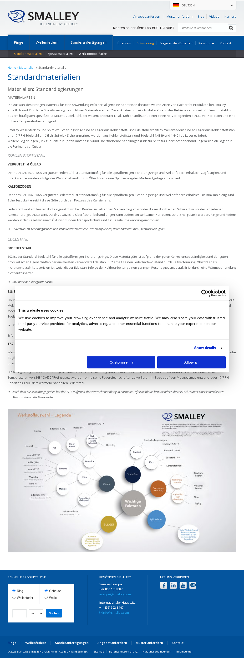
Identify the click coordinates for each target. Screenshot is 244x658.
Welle (53, 598)
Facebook (163, 585)
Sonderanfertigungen (89, 42)
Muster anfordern (180, 16)
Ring (20, 591)
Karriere (230, 16)
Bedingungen (184, 651)
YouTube (183, 585)
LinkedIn (173, 585)
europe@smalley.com (115, 594)
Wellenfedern (47, 42)
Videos (214, 16)
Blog (201, 16)
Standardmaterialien (28, 54)
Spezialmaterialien (60, 54)
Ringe (18, 42)
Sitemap (99, 651)
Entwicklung (145, 43)
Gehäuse (55, 591)
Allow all (191, 362)
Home (12, 67)
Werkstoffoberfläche (93, 54)
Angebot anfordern (147, 16)
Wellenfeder (25, 598)
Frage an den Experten (176, 43)
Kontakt (225, 43)
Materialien (27, 67)
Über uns (124, 43)
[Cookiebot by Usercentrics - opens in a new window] (205, 293)
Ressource (206, 43)
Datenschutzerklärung (123, 651)
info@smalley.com (114, 612)
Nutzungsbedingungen (156, 651)
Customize (118, 362)
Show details (205, 348)
